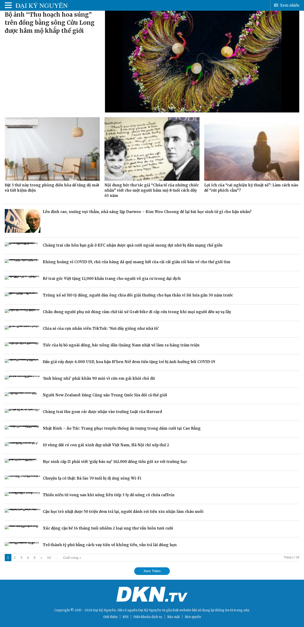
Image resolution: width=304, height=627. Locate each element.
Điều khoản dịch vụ (147, 617)
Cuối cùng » (72, 557)
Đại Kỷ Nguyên (149, 610)
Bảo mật (173, 617)
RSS (125, 617)
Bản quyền (193, 617)
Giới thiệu (110, 617)
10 (49, 557)
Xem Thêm (152, 571)
